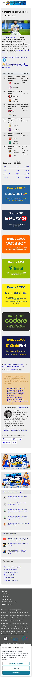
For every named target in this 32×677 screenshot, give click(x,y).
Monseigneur (23, 407)
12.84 (17, 177)
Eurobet (5, 177)
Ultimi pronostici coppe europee (13, 492)
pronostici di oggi (11, 37)
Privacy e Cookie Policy (9, 602)
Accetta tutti (16, 672)
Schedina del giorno (6, 366)
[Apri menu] (3, 3)
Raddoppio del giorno (11, 572)
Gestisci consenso (7, 604)
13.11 (17, 174)
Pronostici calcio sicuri (11, 580)
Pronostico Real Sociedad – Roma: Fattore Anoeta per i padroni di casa (16, 393)
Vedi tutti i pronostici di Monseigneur (15, 430)
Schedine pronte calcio (18, 366)
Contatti (4, 591)
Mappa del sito (6, 599)
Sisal (4, 166)
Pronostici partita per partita (12, 567)
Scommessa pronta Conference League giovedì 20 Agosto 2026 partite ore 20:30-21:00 (18, 511)
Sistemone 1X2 (9, 575)
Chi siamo (5, 594)
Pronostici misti (9, 577)
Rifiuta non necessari (16, 663)
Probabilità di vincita (17, 634)
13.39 (17, 170)
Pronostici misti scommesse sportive (13, 364)
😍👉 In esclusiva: (15, 65)
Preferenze (16, 668)
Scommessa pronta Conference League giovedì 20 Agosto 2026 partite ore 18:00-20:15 (18, 518)
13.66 (17, 166)
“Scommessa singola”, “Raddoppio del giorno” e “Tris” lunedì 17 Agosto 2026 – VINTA (17, 552)
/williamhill (6, 174)
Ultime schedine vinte (9, 534)
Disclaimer (5, 596)
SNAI (4, 170)
